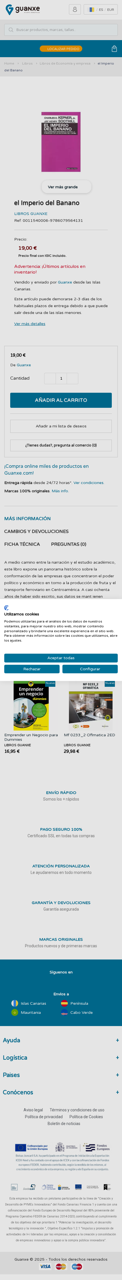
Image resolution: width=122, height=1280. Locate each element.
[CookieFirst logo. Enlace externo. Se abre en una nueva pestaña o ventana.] (6, 607)
